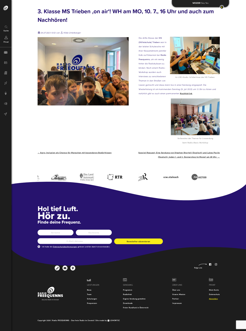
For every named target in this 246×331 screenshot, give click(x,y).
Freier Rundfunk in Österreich (135, 307)
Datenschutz (214, 294)
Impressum (177, 303)
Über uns (176, 290)
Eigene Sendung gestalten (134, 298)
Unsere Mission (178, 294)
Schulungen (92, 298)
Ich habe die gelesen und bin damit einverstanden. (76, 246)
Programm (127, 290)
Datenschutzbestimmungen (65, 246)
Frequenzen (92, 303)
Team (89, 294)
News (89, 290)
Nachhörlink (186, 93)
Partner (175, 298)
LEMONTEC (115, 320)
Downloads (127, 303)
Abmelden (213, 298)
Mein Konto (214, 290)
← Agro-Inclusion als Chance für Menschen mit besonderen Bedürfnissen (75, 152)
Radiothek (127, 294)
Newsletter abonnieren (138, 241)
